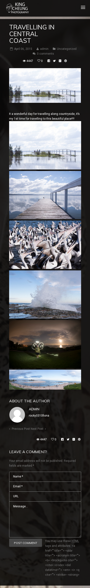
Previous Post (21, 429)
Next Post (37, 429)
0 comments (45, 53)
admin (34, 409)
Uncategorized (67, 49)
